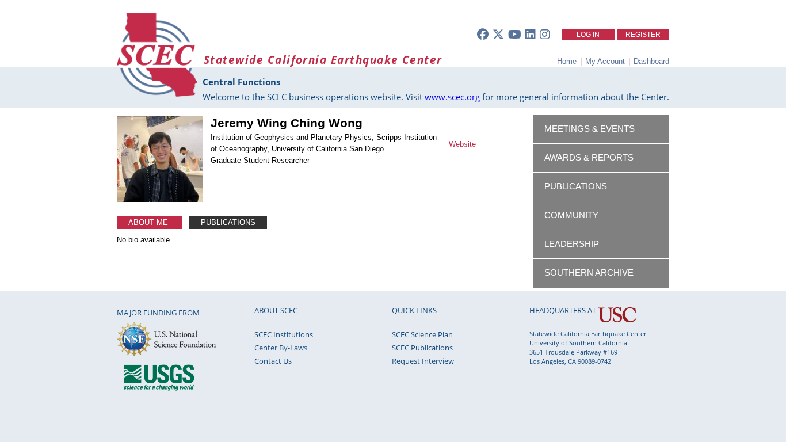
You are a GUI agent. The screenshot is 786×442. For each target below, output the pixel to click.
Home (567, 61)
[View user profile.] (160, 199)
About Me (149, 222)
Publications (228, 222)
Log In (588, 35)
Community (571, 215)
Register (643, 35)
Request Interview (423, 361)
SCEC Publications (422, 347)
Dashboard (651, 61)
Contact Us (273, 361)
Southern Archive (589, 272)
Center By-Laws (280, 347)
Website (462, 144)
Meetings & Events (589, 129)
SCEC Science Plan (422, 334)
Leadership (571, 244)
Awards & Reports (589, 157)
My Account (605, 61)
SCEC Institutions (283, 334)
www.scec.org (452, 96)
